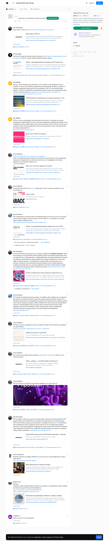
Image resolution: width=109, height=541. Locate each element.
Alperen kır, (35, 374)
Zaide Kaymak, (19, 179)
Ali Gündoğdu (17, 54)
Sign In (100, 3)
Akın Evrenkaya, (33, 75)
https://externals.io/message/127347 (41, 430)
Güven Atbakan (19, 47)
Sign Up (91, 3)
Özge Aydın (26, 239)
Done (99, 537)
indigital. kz (16, 516)
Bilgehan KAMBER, (20, 111)
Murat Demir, (27, 374)
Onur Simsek (35, 288)
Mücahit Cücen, (40, 179)
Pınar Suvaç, (29, 111)
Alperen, (17, 315)
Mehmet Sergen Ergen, (21, 75)
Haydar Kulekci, (24, 315)
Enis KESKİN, (33, 409)
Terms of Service (47, 537)
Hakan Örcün (17, 482)
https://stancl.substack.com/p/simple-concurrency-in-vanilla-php (31, 328)
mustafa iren (19, 239)
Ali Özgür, (36, 111)
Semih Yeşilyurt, (43, 75)
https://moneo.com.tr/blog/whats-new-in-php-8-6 (40, 29)
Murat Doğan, (31, 447)
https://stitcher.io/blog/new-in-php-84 (23, 129)
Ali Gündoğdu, (19, 374)
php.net (57, 422)
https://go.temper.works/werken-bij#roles (24, 460)
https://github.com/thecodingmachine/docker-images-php (29, 222)
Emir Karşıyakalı (18, 27)
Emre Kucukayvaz (18, 454)
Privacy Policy (59, 537)
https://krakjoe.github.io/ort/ (21, 310)
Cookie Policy (37, 537)
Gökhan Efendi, (19, 285)
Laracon (32, 188)
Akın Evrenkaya (19, 207)
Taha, (37, 285)
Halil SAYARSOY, (31, 345)
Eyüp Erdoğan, (39, 447)
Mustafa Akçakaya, (20, 447)
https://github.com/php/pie (46, 355)
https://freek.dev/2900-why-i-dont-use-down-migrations (29, 156)
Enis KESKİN (16, 82)
